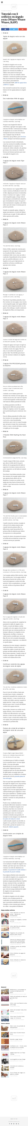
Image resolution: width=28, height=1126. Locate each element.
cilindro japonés (13, 827)
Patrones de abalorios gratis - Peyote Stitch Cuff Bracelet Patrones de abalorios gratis (18, 941)
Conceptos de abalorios (6, 10)
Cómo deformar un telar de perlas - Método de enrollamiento (17, 914)
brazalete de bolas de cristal (11, 819)
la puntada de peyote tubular (11, 872)
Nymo (6, 138)
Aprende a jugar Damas (16, 1039)
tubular (23, 870)
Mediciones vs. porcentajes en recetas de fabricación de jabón (18, 991)
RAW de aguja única (21, 82)
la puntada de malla (14, 870)
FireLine (23, 136)
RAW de (6, 84)
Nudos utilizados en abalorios (18, 959)
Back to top (14, 1118)
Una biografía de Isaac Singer (17, 1059)
